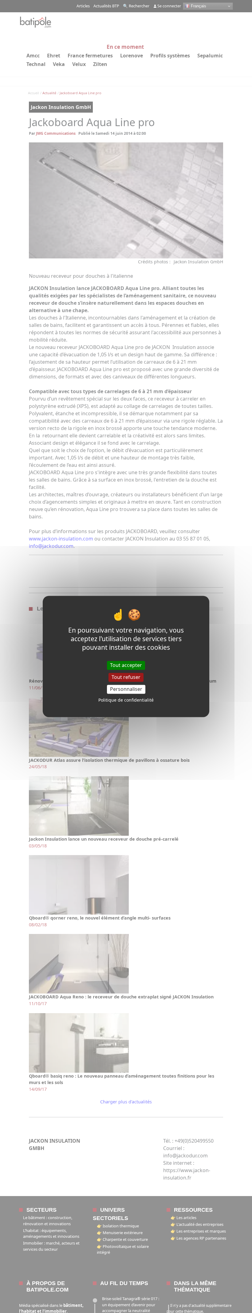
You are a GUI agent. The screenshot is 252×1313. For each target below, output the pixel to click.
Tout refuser (126, 677)
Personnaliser (126, 689)
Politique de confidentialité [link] (126, 700)
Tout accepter (126, 665)
